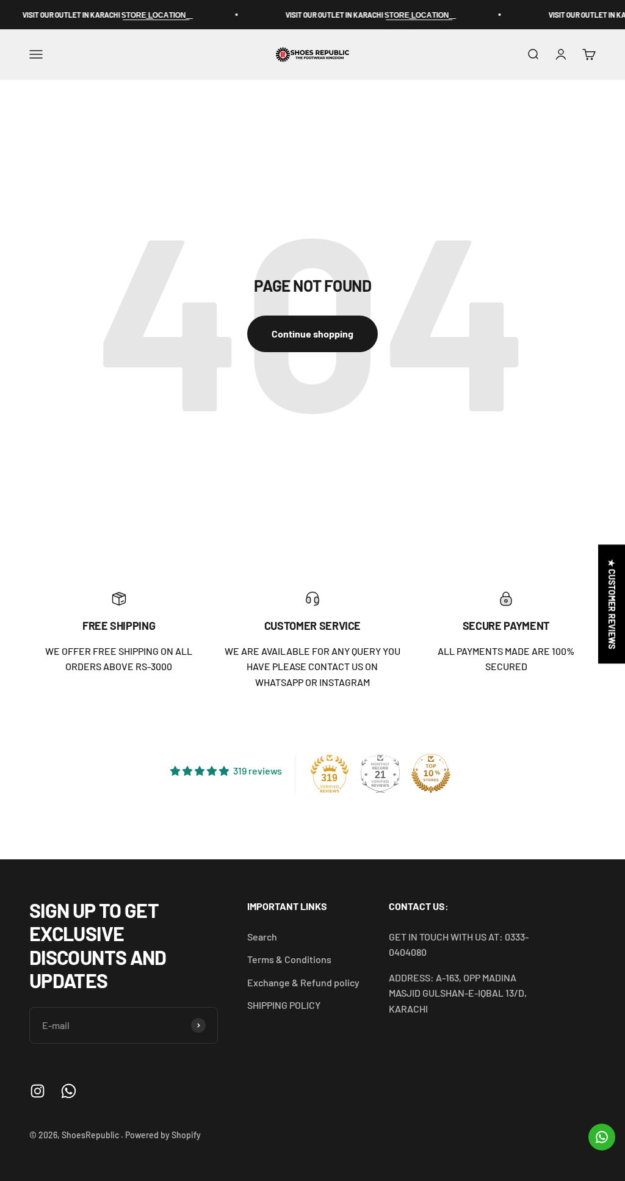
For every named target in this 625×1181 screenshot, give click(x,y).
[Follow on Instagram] (37, 1091)
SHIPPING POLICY (283, 1005)
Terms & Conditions (289, 959)
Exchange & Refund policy (303, 982)
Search (262, 936)
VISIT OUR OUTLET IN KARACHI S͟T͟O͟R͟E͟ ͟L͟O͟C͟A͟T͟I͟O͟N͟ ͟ (90, 14)
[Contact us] (601, 1137)
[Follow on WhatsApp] (68, 1091)
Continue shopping (312, 333)
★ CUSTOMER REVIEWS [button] (612, 604)
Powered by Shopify (163, 1135)
